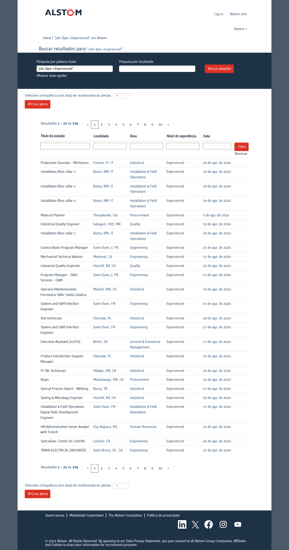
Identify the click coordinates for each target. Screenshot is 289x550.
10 (160, 124)
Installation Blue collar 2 (58, 186)
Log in (218, 14)
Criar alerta (39, 104)
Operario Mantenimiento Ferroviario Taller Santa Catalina (63, 292)
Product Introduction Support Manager (61, 358)
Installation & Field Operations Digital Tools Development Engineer (62, 412)
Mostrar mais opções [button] (52, 75)
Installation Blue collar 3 (58, 171)
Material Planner (53, 215)
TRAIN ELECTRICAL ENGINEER (63, 450)
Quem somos (54, 515)
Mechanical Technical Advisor (62, 256)
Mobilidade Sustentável (86, 515)
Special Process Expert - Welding (64, 388)
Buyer (45, 379)
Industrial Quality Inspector (60, 265)
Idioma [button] (239, 29)
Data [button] (206, 136)
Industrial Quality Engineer (60, 224)
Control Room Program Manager (64, 247)
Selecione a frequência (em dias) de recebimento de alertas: (68, 95)
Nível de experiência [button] (181, 136)
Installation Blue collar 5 (58, 233)
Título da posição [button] (53, 136)
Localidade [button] (101, 136)
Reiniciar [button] (241, 153)
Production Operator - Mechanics (65, 162)
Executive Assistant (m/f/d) (60, 341)
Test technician (51, 318)
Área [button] (133, 136)
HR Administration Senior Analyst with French (64, 429)
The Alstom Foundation (125, 515)
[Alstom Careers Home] (63, 12)
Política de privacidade (163, 515)
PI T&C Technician (53, 370)
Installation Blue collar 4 (58, 200)
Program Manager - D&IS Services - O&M (59, 277)
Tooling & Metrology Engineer (62, 397)
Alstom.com (238, 14)
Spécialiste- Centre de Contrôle (63, 441)
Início (47, 38)
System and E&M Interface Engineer (59, 306)
